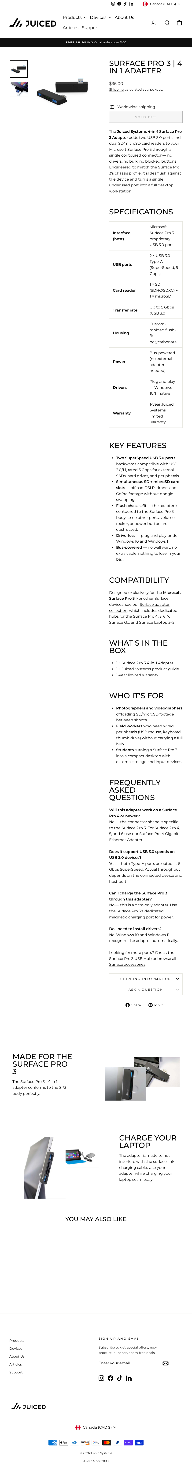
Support (90, 27)
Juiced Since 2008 (96, 1461)
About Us (124, 17)
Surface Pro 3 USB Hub (130, 958)
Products (73, 17)
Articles (70, 27)
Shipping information (145, 979)
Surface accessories (127, 964)
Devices (99, 17)
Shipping (116, 89)
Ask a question (146, 989)
